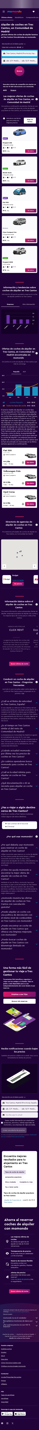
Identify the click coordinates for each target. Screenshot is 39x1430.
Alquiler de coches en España (25, 1334)
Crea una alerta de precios (20, 1279)
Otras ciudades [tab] (10, 1182)
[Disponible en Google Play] (7, 1414)
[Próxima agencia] (35, 566)
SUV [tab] (24, 372)
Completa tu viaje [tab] (26, 1182)
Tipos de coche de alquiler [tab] (14, 1172)
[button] (3, 11)
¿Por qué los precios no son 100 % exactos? (16, 1325)
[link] (30, 462)
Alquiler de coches (8, 1334)
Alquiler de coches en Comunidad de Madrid (18, 1336)
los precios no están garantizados (19, 1311)
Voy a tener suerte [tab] (11, 1187)
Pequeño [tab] (16, 372)
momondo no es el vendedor (14, 1318)
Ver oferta (31, 151)
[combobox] (14, 44)
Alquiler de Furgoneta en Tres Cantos (12, 1201)
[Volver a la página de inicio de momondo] (14, 11)
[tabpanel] (19, 322)
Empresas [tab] (10, 304)
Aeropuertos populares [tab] (13, 1177)
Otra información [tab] (29, 304)
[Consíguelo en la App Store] (20, 1414)
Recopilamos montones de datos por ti (18, 1322)
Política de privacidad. (18, 1136)
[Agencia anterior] (4, 566)
